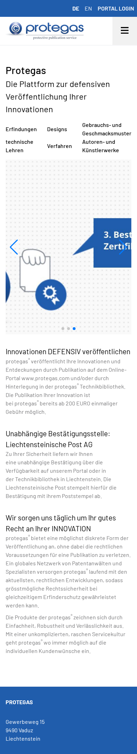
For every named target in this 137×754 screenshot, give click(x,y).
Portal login (116, 8)
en (88, 8)
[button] (14, 247)
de (75, 8)
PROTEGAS (19, 702)
